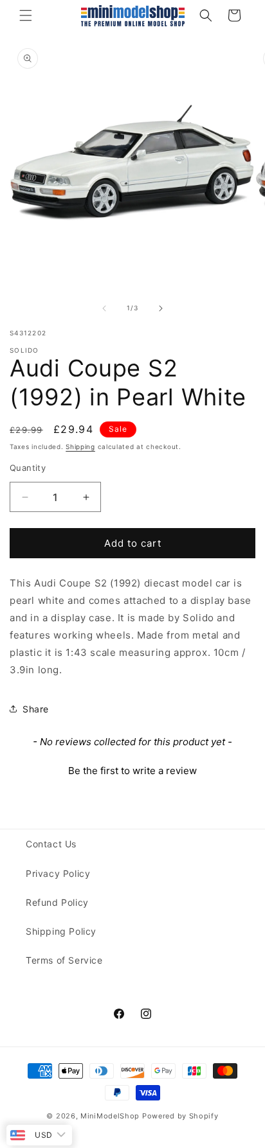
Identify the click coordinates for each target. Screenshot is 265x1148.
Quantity (28, 468)
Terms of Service (64, 960)
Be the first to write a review (132, 770)
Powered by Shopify (180, 1115)
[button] (26, 15)
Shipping (80, 446)
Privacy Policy (58, 873)
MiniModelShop (110, 1115)
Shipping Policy (61, 931)
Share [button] (36, 708)
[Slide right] (161, 308)
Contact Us (51, 843)
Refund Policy (57, 902)
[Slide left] (104, 308)
